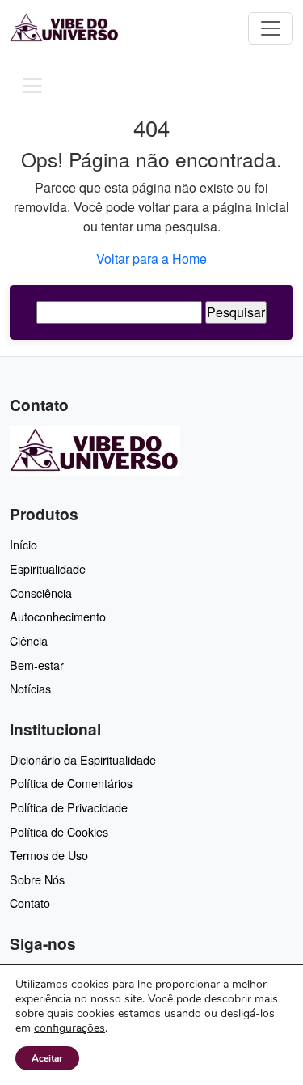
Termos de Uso (49, 854)
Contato (30, 902)
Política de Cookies (59, 831)
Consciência (41, 592)
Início (23, 544)
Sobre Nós (37, 879)
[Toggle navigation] (270, 28)
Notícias (30, 688)
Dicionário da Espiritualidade (83, 759)
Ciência (29, 640)
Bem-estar (37, 664)
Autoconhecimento (58, 616)
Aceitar (47, 1058)
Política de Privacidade (69, 807)
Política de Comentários (71, 782)
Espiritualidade (48, 568)
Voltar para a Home (151, 258)
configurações (69, 1028)
